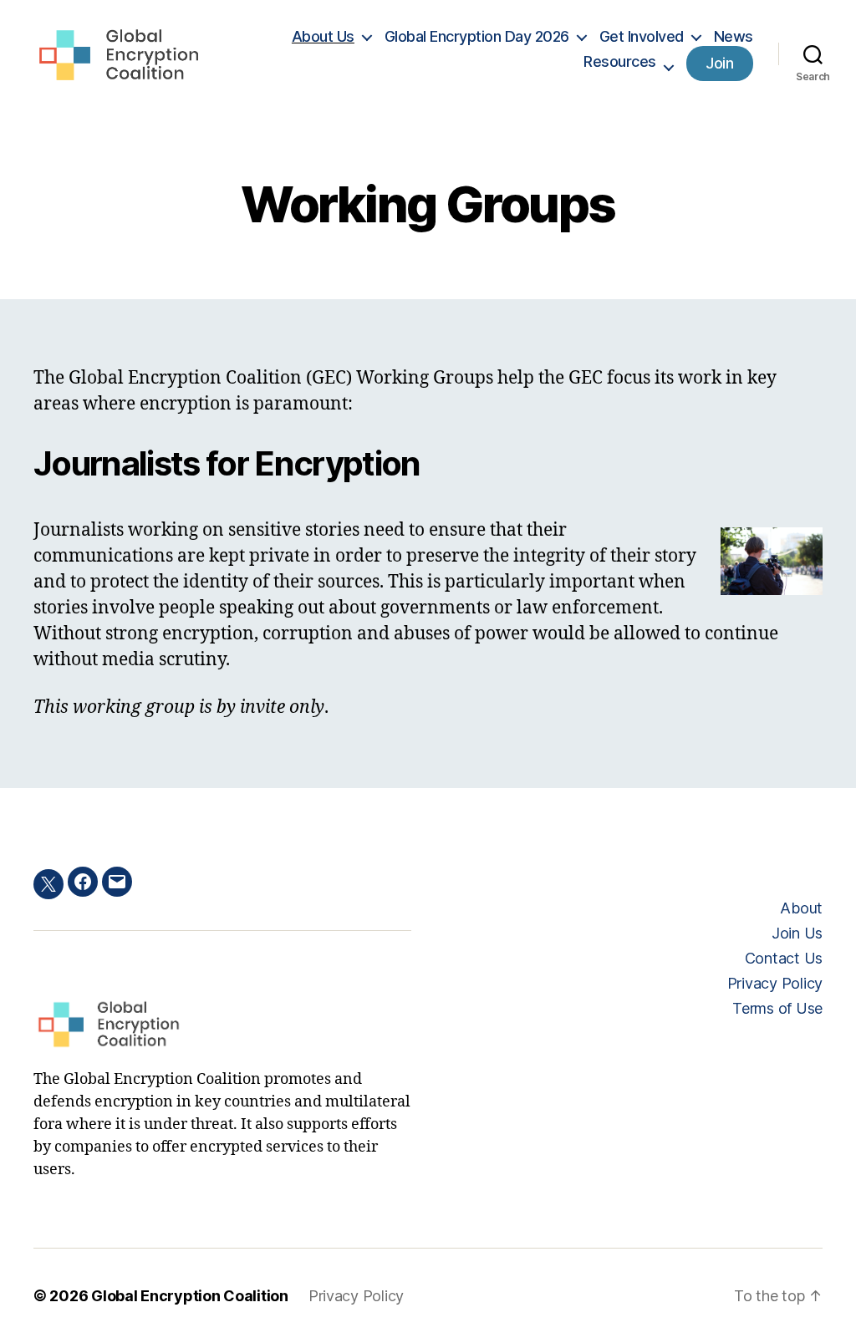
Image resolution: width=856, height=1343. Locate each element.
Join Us (797, 933)
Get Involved (641, 36)
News (733, 36)
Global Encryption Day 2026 (477, 36)
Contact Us (784, 958)
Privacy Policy (775, 983)
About (801, 908)
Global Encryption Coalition (189, 1296)
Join (719, 63)
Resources (619, 61)
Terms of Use (777, 1008)
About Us (323, 36)
